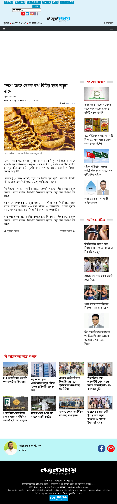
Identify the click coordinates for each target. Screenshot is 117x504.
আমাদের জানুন (33, 2)
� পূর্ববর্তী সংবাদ (11, 231)
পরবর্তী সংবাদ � (67, 231)
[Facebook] (32, 15)
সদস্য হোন (20, 2)
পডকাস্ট (46, 2)
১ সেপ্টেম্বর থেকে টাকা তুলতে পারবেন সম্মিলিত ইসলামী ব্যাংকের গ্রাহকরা (15, 417)
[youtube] (23, 15)
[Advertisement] (58, 54)
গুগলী (55, 2)
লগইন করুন (108, 23)
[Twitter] (27, 15)
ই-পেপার (9, 2)
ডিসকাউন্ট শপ (66, 2)
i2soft (79, 493)
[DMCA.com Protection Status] (58, 500)
